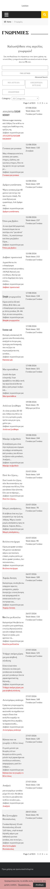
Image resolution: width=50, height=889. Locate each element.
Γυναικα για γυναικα (12, 148)
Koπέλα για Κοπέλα (11, 617)
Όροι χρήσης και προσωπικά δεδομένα (17, 869)
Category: (6, 98)
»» (47, 103)
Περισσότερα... (24, 885)
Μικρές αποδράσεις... (12, 508)
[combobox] (25, 98)
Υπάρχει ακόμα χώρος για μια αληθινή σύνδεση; (13, 657)
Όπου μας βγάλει (10, 220)
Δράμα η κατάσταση (12, 184)
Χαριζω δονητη (9, 577)
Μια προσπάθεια (10, 369)
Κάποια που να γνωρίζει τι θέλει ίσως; (13, 741)
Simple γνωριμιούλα (12, 296)
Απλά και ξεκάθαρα (12, 405)
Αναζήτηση (13, 92)
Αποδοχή (39, 885)
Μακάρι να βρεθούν (12, 438)
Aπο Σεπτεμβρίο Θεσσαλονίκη (10, 817)
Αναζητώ (7, 785)
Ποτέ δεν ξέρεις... (10, 475)
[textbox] (25, 98)
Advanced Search (41, 77)
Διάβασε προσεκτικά (12, 257)
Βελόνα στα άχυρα (11, 541)
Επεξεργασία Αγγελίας (36, 83)
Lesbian (25, 5)
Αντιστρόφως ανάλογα (13, 699)
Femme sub (7, 329)
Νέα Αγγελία (13, 82)
